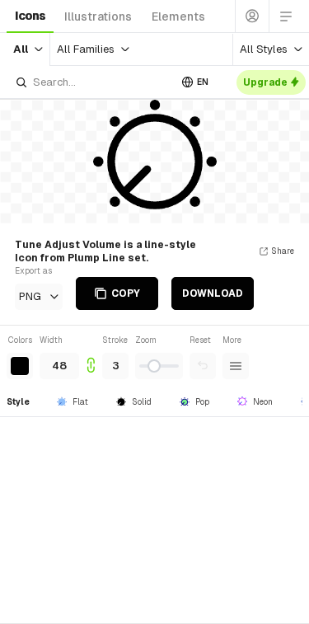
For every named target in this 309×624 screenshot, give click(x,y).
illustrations (98, 16)
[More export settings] (235, 366)
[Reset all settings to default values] (203, 366)
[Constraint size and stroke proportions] (91, 356)
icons (30, 15)
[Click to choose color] (20, 366)
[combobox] (92, 82)
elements (178, 16)
